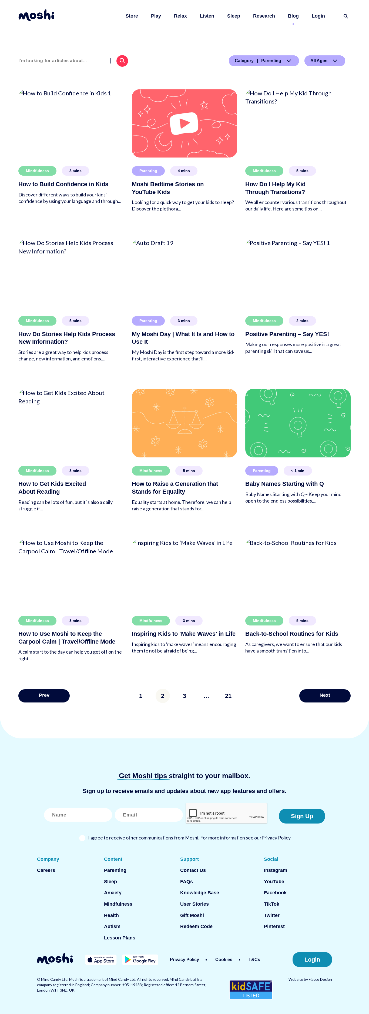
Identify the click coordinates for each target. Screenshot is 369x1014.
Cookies (223, 959)
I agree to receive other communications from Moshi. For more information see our (189, 838)
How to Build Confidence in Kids (63, 184)
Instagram (275, 870)
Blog (293, 16)
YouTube (274, 881)
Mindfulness (37, 171)
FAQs (186, 881)
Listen (207, 16)
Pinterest (274, 926)
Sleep (233, 16)
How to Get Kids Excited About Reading (52, 487)
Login (318, 16)
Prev (44, 695)
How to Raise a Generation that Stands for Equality (175, 487)
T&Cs (254, 959)
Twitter (272, 915)
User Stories (194, 904)
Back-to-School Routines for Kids (291, 633)
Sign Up (302, 816)
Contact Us (193, 870)
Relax (180, 16)
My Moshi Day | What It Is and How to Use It (183, 338)
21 (228, 695)
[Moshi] (36, 16)
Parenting (148, 171)
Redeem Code (196, 926)
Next (325, 695)
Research (264, 16)
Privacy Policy (276, 838)
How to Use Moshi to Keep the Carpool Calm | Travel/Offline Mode (66, 637)
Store (132, 16)
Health (111, 915)
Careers (46, 870)
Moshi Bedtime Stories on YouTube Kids (168, 188)
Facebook (275, 892)
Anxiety (113, 892)
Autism (112, 926)
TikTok (271, 904)
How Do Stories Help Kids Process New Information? (66, 338)
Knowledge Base (199, 892)
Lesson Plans (119, 938)
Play (156, 16)
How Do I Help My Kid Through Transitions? (275, 188)
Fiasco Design (320, 979)
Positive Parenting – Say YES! (287, 334)
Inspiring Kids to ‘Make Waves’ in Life (184, 633)
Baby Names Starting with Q (284, 483)
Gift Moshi (192, 915)
